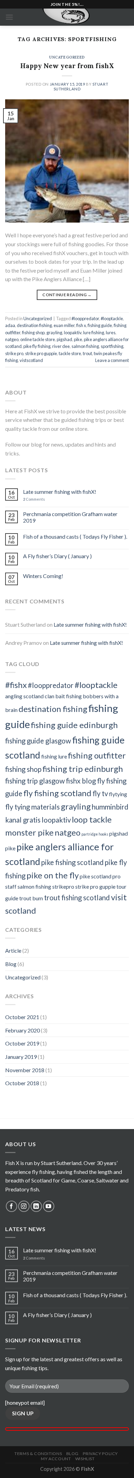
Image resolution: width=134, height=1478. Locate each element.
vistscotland (31, 360)
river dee (61, 346)
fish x (81, 325)
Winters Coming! (43, 576)
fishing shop (33, 332)
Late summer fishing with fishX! (59, 491)
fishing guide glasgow (38, 741)
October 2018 (22, 1083)
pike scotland (95, 876)
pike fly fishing (37, 346)
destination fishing (34, 325)
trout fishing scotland (77, 897)
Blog (10, 964)
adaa (10, 325)
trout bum (31, 898)
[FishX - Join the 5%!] (67, 17)
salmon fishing (85, 346)
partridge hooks (94, 834)
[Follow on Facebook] (11, 1206)
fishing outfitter (97, 755)
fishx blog (81, 781)
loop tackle (92, 819)
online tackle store (37, 339)
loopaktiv (72, 332)
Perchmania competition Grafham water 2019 (70, 517)
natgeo (12, 339)
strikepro (63, 886)
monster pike (29, 832)
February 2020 (22, 1030)
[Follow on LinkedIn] (36, 1206)
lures (110, 332)
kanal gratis (23, 820)
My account (56, 1458)
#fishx (16, 685)
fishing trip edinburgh (83, 769)
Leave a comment (112, 360)
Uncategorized (67, 57)
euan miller (64, 325)
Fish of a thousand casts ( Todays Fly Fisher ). (75, 536)
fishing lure (54, 756)
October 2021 (22, 1017)
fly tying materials (32, 807)
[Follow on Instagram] (24, 1206)
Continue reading (67, 294)
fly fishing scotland (57, 793)
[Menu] (9, 17)
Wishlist (85, 1458)
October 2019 (22, 1043)
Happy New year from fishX (67, 66)
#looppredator (85, 318)
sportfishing (112, 346)
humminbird (110, 807)
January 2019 (21, 1056)
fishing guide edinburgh (74, 725)
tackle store (70, 353)
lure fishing (93, 332)
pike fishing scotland (72, 862)
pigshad (64, 339)
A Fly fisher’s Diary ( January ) (57, 556)
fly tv (100, 793)
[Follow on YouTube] (48, 1206)
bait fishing (68, 696)
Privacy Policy (100, 1453)
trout (87, 353)
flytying (118, 794)
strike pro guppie (41, 353)
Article (13, 950)
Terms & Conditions (38, 1453)
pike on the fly (52, 875)
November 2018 (24, 1070)
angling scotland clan (29, 696)
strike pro (14, 353)
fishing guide (100, 325)
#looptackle (112, 318)
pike (78, 339)
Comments (34, 499)
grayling (54, 332)
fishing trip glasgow (35, 781)
